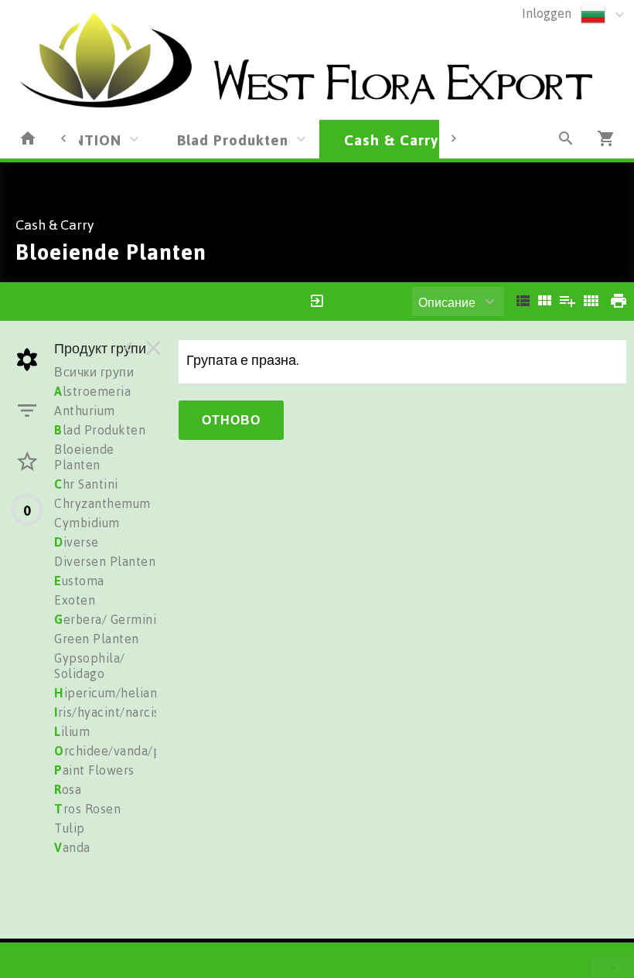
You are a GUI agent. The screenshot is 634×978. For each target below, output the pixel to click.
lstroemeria (92, 391)
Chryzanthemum (102, 503)
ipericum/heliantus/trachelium (148, 692)
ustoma (79, 580)
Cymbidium (87, 522)
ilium (72, 731)
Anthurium (84, 410)
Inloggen (546, 13)
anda (72, 847)
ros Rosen (87, 808)
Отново (231, 420)
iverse (76, 542)
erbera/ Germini (105, 619)
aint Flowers (94, 770)
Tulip (69, 828)
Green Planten (96, 638)
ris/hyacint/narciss (109, 712)
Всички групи (94, 372)
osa (67, 789)
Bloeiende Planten (84, 456)
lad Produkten (99, 430)
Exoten (74, 600)
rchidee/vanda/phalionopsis (141, 750)
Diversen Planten (104, 561)
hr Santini (86, 484)
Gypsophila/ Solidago (89, 665)
